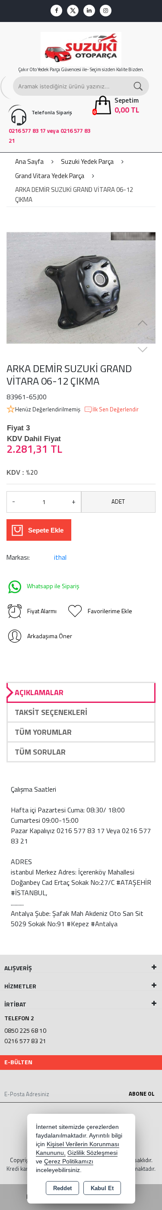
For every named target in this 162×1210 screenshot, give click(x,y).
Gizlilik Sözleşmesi (92, 1153)
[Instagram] (105, 10)
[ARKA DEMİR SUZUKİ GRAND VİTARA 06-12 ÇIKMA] (81, 287)
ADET (118, 501)
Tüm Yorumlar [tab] (43, 732)
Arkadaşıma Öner (49, 635)
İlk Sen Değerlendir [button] (115, 409)
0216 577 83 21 (25, 1040)
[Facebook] (56, 10)
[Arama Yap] (138, 86)
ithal (60, 557)
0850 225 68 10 (25, 1030)
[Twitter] (73, 10)
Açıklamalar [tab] (39, 692)
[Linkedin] (89, 10)
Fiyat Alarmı (42, 610)
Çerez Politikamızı (68, 1161)
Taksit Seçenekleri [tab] (51, 712)
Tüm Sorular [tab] (40, 752)
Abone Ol (142, 1093)
